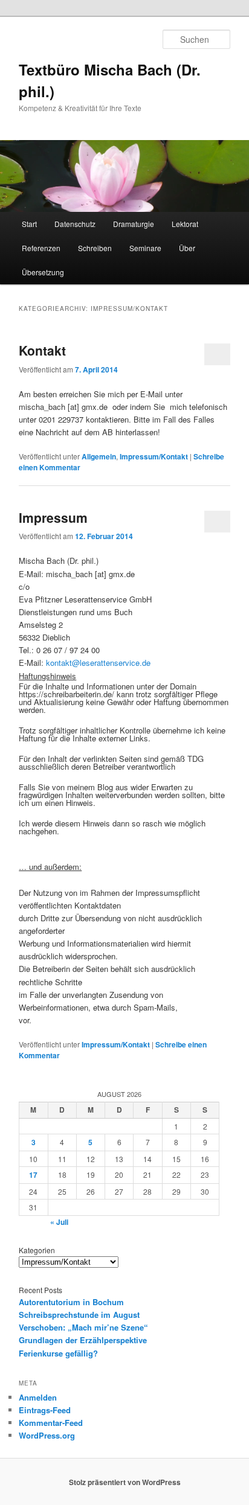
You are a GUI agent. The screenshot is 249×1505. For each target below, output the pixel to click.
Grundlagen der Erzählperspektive (83, 1340)
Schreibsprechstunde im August (79, 1314)
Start (29, 224)
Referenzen (41, 248)
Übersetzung (43, 272)
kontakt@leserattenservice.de (98, 662)
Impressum (53, 517)
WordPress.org (47, 1435)
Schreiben (95, 248)
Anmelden (38, 1397)
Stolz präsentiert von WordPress (125, 1482)
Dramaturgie (133, 224)
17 (33, 1174)
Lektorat (185, 224)
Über (187, 248)
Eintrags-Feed (45, 1410)
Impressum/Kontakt (154, 456)
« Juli (59, 1221)
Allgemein (99, 456)
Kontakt (42, 350)
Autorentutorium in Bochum (71, 1302)
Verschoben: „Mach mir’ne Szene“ (83, 1327)
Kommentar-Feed (51, 1422)
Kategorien (37, 1250)
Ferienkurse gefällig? (58, 1353)
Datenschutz (74, 224)
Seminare (145, 248)
